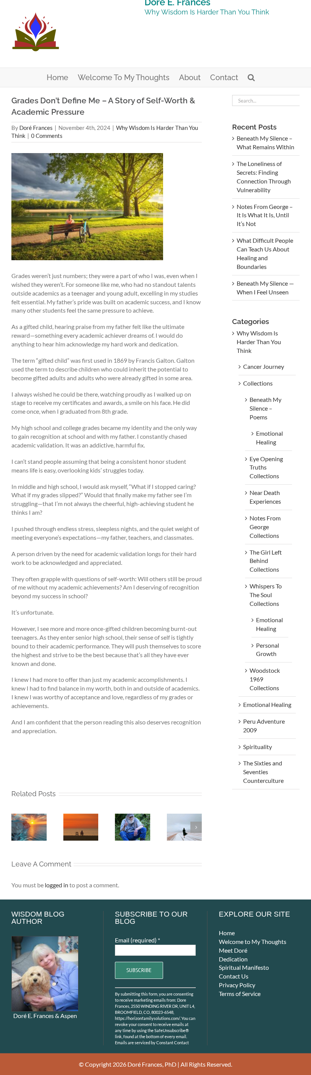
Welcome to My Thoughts (252, 941)
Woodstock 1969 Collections (265, 679)
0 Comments (47, 136)
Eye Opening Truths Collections (266, 467)
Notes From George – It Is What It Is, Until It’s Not (265, 215)
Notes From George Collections (265, 526)
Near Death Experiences (265, 497)
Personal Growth (267, 650)
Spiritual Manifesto (244, 967)
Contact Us (233, 976)
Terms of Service (240, 993)
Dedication (233, 959)
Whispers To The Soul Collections (266, 594)
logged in (56, 884)
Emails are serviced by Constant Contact (152, 1042)
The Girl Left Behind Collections (266, 561)
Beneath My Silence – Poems (265, 408)
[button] (251, 77)
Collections (258, 383)
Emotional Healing (269, 438)
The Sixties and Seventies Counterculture (263, 771)
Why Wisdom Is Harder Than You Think (259, 341)
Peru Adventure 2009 (264, 726)
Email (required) (137, 940)
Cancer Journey (263, 366)
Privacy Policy (237, 984)
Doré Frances (36, 128)
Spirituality (257, 746)
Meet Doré (233, 950)
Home (227, 932)
